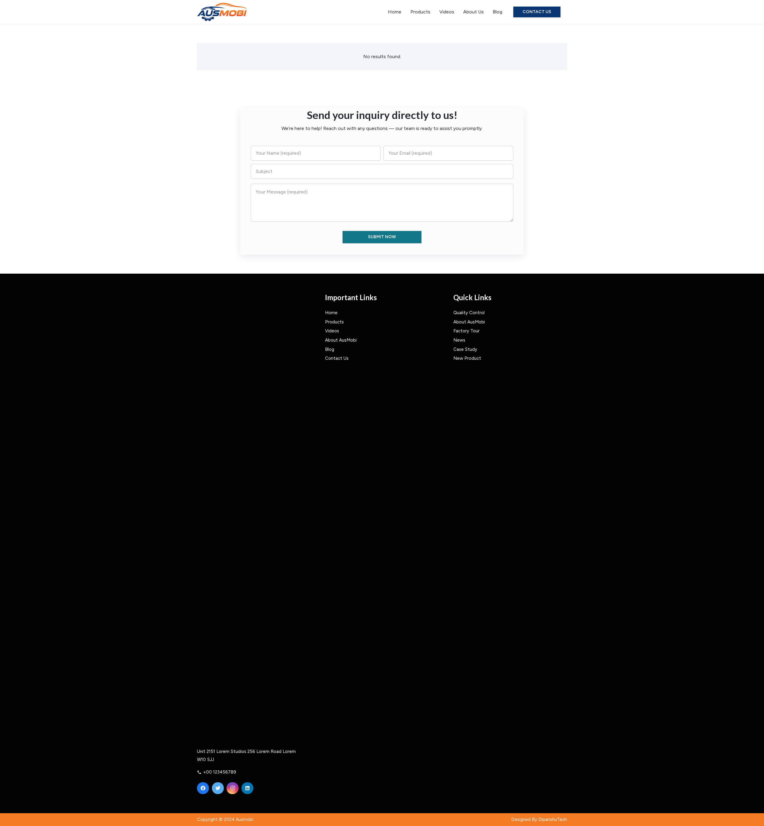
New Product (467, 358)
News (459, 340)
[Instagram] (232, 788)
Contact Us (337, 358)
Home (331, 312)
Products (334, 322)
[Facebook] (203, 788)
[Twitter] (218, 788)
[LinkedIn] (247, 788)
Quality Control (469, 312)
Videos (332, 331)
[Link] (222, 12)
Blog (329, 349)
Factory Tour (466, 331)
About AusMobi (341, 340)
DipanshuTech (552, 819)
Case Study (465, 349)
